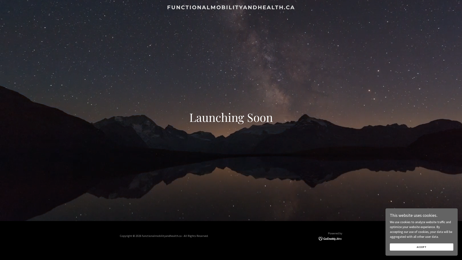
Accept (421, 247)
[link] (231, 8)
